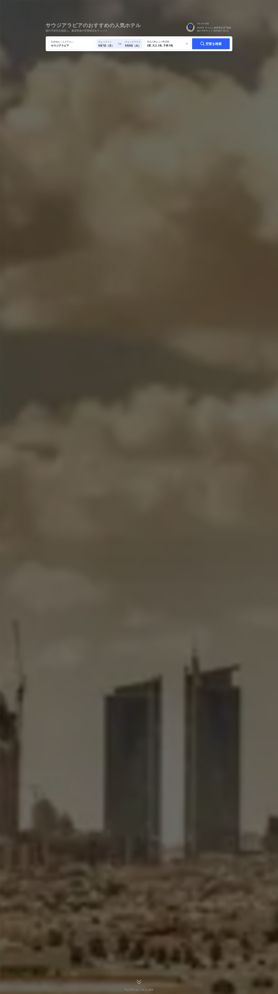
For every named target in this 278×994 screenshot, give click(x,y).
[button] (256, 5)
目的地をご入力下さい (62, 42)
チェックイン (105, 42)
